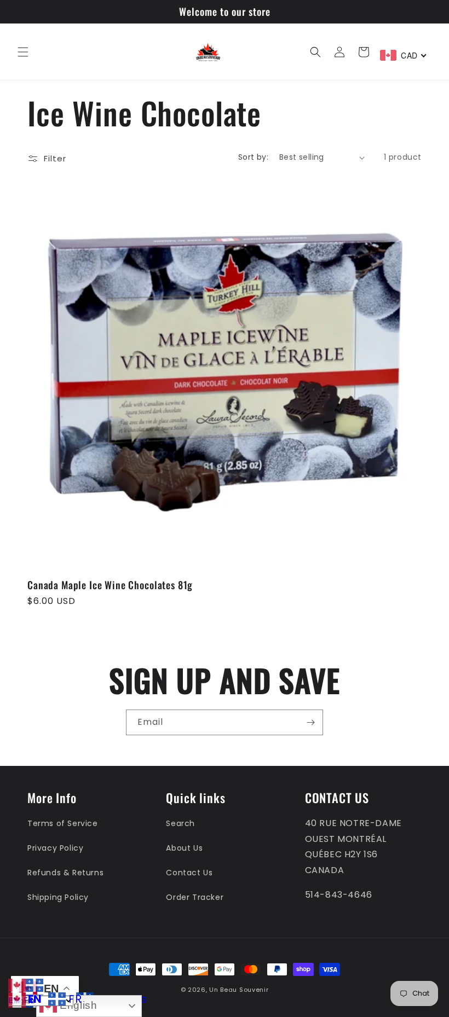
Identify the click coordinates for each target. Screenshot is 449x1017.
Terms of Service (62, 823)
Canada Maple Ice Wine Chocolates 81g (110, 585)
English (77, 1005)
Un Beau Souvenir (238, 989)
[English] (17, 984)
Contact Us (189, 872)
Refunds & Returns (65, 872)
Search (180, 823)
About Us (184, 847)
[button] (23, 52)
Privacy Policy (55, 847)
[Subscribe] (310, 722)
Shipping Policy (58, 897)
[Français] (34, 984)
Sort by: (253, 157)
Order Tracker (194, 897)
